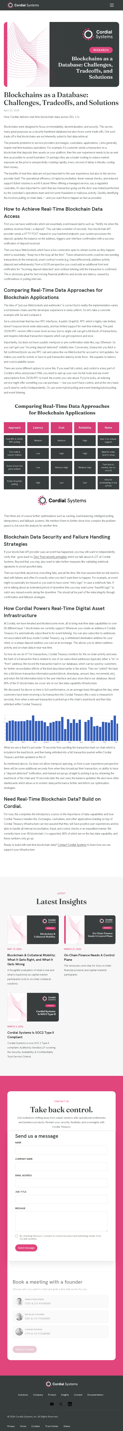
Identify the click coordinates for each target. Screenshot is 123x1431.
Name (18, 1142)
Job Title (20, 1192)
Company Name (24, 1159)
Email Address (23, 1175)
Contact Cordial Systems (72, 845)
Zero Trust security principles (50, 557)
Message (20, 1208)
